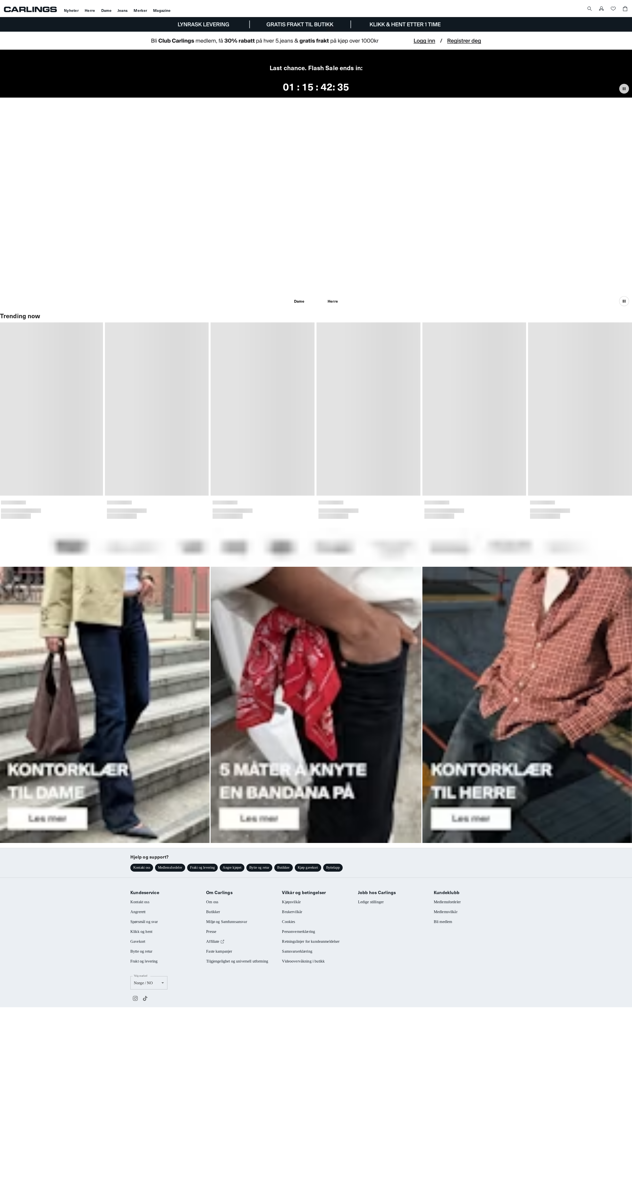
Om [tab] (389, 555)
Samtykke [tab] (243, 555)
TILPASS (313, 635)
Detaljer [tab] (316, 555)
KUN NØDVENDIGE (246, 635)
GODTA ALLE (385, 635)
